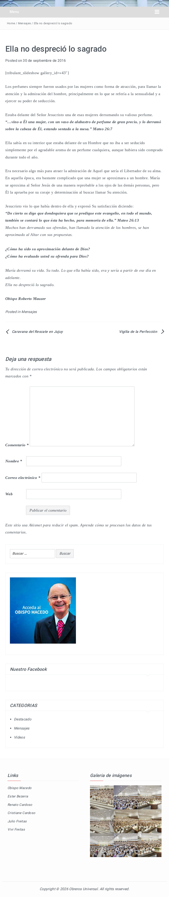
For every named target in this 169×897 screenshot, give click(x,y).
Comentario (17, 445)
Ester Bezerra (17, 796)
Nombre (13, 461)
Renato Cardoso (19, 805)
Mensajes (24, 23)
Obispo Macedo (19, 788)
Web (9, 494)
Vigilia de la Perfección (138, 332)
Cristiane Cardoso (21, 813)
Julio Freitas (17, 821)
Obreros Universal (83, 889)
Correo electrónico (22, 477)
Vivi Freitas (16, 829)
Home (11, 23)
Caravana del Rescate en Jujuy (37, 332)
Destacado (22, 719)
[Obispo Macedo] (43, 610)
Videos (19, 737)
